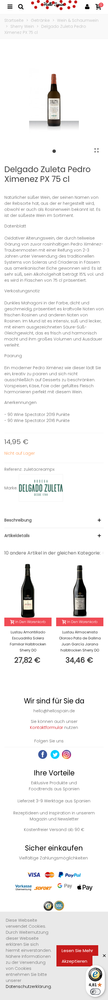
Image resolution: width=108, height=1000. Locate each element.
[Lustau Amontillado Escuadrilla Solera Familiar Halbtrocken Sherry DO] (28, 591)
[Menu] (9, 6)
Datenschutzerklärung (28, 986)
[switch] (95, 992)
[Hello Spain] (54, 6)
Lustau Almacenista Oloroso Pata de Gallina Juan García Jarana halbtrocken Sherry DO (80, 641)
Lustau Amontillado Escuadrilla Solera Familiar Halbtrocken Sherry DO (28, 641)
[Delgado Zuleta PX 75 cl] (96, 150)
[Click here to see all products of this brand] (41, 488)
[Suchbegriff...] (20, 6)
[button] (54, 151)
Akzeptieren (74, 961)
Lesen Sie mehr (77, 951)
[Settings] (87, 6)
